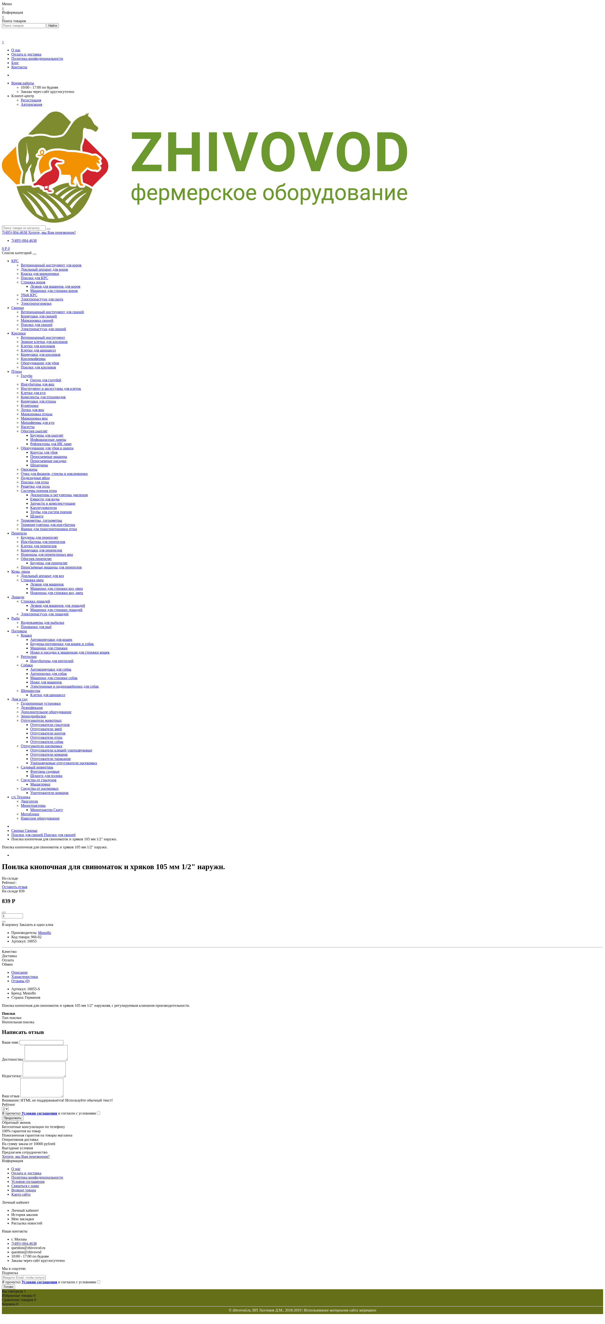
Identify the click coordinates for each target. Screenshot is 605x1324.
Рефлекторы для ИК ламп (51, 444)
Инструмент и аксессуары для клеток (51, 388)
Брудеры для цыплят (46, 435)
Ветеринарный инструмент (43, 337)
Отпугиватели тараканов (50, 759)
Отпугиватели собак (46, 742)
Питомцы (19, 631)
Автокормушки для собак (50, 669)
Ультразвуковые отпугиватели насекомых (63, 763)
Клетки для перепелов (39, 546)
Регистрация (31, 100)
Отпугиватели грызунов (50, 725)
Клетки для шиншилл (38, 350)
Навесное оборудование (40, 818)
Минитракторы (33, 805)
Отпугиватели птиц (46, 737)
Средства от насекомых (40, 788)
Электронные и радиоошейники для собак (64, 686)
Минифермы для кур (37, 423)
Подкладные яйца (35, 478)
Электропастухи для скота (42, 299)
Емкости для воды (45, 499)
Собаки (27, 665)
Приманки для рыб (36, 627)
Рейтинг (8, 1105)
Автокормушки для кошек (51, 640)
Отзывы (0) (20, 981)
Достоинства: (13, 1059)
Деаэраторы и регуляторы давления (59, 495)
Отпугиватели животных (41, 720)
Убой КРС (29, 295)
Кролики (18, 333)
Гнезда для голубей (45, 380)
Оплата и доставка (26, 54)
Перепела (19, 533)
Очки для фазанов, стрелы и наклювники (54, 474)
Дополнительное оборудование (46, 712)
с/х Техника (20, 797)
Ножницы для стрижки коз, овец (56, 593)
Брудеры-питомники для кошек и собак (62, 644)
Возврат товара (23, 1190)
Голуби (26, 376)
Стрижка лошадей (35, 601)
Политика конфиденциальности (37, 58)
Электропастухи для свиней (43, 329)
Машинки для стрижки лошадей (56, 610)
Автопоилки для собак (48, 674)
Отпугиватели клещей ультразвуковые (61, 750)
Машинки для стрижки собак (54, 678)
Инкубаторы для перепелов (43, 542)
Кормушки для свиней (39, 316)
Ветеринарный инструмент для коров (51, 265)
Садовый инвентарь (37, 767)
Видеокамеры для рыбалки (42, 623)
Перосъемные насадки (48, 461)
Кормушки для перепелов (41, 550)
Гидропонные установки (41, 703)
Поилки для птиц (35, 482)
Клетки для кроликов (38, 346)
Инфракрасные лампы (48, 440)
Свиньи (17, 308)
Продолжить (13, 1118)
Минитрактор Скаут (46, 810)
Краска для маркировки (40, 274)
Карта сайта (20, 1194)
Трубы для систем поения (51, 512)
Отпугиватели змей (46, 729)
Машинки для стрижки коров (54, 291)
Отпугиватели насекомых (41, 746)
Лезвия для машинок (47, 584)
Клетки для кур (33, 393)
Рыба (15, 618)
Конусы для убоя (43, 452)
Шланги (36, 516)
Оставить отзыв (14, 887)
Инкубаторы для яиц (37, 384)
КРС (15, 261)
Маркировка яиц (34, 418)
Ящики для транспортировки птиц (49, 529)
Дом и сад (19, 699)
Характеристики (24, 977)
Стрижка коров (33, 282)
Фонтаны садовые (45, 771)
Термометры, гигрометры (41, 520)
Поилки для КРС (34, 278)
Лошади (17, 597)
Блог (15, 63)
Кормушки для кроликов (40, 354)
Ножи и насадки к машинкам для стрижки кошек (70, 652)
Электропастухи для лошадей (45, 614)
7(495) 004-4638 (24, 241)
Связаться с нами (25, 1186)
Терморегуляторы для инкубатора (48, 525)
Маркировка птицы (36, 414)
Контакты (19, 67)
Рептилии (29, 657)
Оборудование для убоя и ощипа (47, 448)
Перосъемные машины (48, 457)
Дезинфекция (32, 708)
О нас (16, 50)
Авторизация (31, 104)
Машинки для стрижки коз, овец (56, 588)
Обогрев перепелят (36, 559)
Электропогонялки (36, 303)
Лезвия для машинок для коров (55, 286)
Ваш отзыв (10, 1096)
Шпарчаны (39, 465)
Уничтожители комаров (49, 793)
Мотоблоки (30, 814)
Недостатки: (12, 1076)
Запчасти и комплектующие (52, 503)
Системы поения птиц (39, 491)
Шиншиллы (30, 691)
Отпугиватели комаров (49, 754)
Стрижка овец (32, 580)
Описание (19, 972)
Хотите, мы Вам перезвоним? (52, 232)
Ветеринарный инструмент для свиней (52, 312)
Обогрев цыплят (34, 431)
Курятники (30, 406)
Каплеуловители (43, 508)
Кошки (26, 635)
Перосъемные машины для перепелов (51, 567)
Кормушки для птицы (38, 401)
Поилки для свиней (36, 325)
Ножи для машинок (46, 682)
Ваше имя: (10, 1042)
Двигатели (29, 801)
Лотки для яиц (32, 410)
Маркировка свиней (37, 320)
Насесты (28, 427)
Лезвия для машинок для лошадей (57, 605)
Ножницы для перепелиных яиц (47, 554)
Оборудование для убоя (40, 363)
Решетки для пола (35, 486)
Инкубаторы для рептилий (51, 661)
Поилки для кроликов (38, 367)
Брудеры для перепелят (39, 537)
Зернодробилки (33, 716)
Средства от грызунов (38, 780)
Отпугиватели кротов (47, 733)
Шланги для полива (46, 776)
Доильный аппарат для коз (42, 576)
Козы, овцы (20, 571)
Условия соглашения (27, 1182)
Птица (16, 371)
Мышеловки (40, 784)
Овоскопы (29, 469)
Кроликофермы (33, 359)
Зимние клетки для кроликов (44, 342)
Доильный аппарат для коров (44, 269)
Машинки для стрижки (49, 648)
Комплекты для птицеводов (43, 397)
